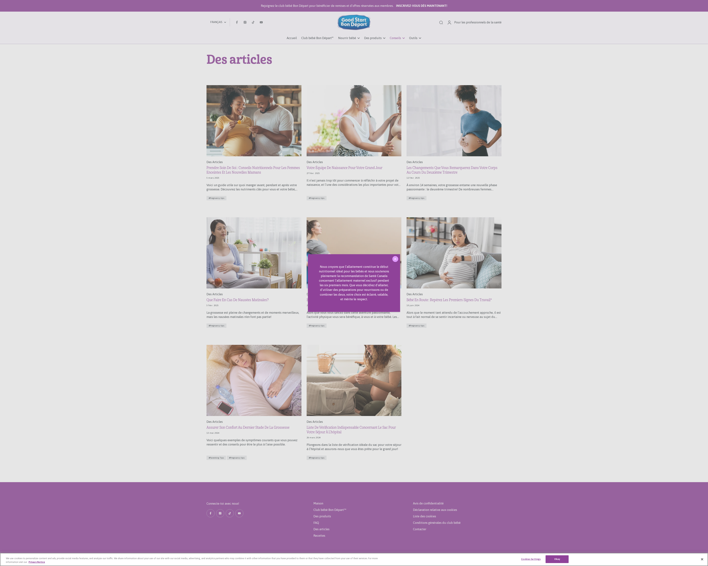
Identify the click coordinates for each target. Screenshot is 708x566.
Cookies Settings (531, 559)
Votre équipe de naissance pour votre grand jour (344, 168)
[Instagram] (245, 22)
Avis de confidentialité (428, 503)
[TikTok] (253, 22)
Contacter (419, 529)
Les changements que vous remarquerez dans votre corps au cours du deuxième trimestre (452, 170)
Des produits (322, 516)
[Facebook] (237, 22)
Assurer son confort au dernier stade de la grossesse (247, 427)
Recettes (319, 535)
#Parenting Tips (216, 458)
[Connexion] (449, 22)
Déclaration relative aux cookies (435, 510)
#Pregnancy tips (216, 198)
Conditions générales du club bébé (437, 523)
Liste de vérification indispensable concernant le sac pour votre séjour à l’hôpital (351, 429)
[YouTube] (261, 22)
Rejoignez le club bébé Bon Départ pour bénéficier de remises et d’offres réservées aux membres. (354, 6)
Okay (557, 559)
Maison (318, 503)
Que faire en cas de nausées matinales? (237, 300)
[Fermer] (395, 259)
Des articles (321, 529)
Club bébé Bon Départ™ (329, 510)
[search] (441, 22)
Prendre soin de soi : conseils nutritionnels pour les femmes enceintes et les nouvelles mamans (253, 170)
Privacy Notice (37, 562)
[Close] (702, 559)
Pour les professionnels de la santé (478, 22)
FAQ (316, 523)
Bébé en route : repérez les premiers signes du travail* (449, 300)
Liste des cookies (424, 516)
